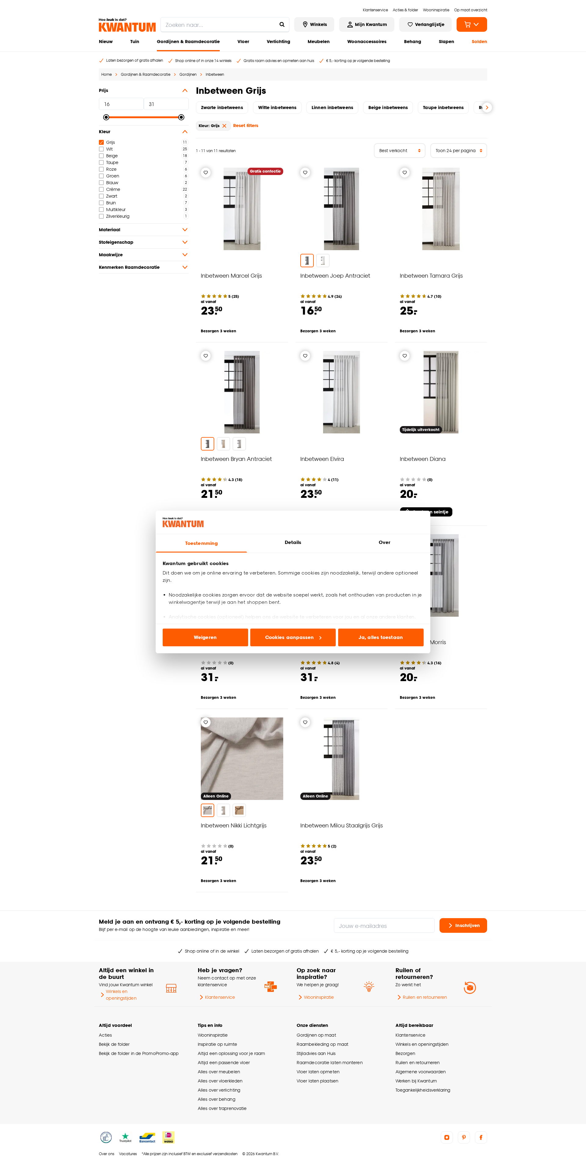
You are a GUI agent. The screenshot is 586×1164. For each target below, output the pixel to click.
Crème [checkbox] (113, 189)
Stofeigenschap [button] (116, 242)
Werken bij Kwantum (416, 1080)
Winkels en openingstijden (121, 995)
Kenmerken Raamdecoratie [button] (129, 267)
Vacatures (128, 1153)
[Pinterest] (464, 1137)
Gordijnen (188, 74)
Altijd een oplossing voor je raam (231, 1053)
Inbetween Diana (423, 458)
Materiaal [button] (109, 229)
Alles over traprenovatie (222, 1108)
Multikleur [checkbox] (115, 209)
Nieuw (106, 41)
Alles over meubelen (219, 1071)
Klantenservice (220, 997)
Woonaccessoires (366, 41)
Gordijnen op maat (316, 1035)
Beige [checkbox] (112, 155)
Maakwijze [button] (111, 254)
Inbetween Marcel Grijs (231, 275)
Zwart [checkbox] (111, 196)
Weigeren (205, 637)
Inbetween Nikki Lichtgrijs (233, 825)
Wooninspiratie (319, 997)
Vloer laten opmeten (318, 1071)
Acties (105, 1035)
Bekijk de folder (114, 1044)
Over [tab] (384, 542)
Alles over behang (216, 1099)
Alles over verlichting (219, 1090)
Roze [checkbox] (111, 169)
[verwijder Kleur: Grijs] (224, 126)
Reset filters (245, 125)
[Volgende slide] (487, 107)
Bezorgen (405, 1053)
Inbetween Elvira (322, 458)
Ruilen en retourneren (425, 997)
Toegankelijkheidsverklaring (423, 1090)
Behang (412, 41)
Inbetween (215, 74)
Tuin (134, 41)
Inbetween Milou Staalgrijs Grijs (341, 825)
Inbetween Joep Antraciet (335, 275)
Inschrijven (467, 925)
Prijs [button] (103, 90)
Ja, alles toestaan (381, 637)
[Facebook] (481, 1137)
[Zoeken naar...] (282, 24)
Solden (479, 41)
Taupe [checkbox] (112, 162)
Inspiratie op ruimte (217, 1044)
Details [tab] (293, 542)
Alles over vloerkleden (220, 1080)
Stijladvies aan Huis (316, 1053)
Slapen (446, 41)
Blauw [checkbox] (112, 182)
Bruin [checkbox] (111, 202)
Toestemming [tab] (201, 543)
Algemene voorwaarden (421, 1071)
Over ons (106, 1153)
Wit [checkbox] (109, 148)
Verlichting (278, 41)
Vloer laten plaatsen (317, 1080)
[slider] (106, 117)
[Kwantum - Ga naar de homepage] (127, 25)
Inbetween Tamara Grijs (431, 275)
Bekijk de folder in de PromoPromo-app (139, 1053)
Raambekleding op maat (322, 1044)
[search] (225, 24)
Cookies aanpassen (289, 637)
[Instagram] (447, 1137)
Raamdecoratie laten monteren (330, 1062)
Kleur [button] (104, 131)
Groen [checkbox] (112, 175)
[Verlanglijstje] (206, 172)
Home (106, 74)
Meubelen (319, 41)
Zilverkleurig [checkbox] (117, 216)
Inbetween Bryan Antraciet (236, 458)
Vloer (243, 41)
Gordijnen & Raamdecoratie (188, 41)
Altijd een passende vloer (224, 1062)
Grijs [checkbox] (110, 142)
